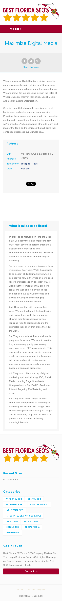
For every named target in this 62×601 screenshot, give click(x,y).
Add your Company (36, 589)
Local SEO (12, 521)
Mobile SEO (12, 527)
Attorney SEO (14, 499)
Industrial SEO (14, 510)
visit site (25, 168)
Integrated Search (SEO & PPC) (23, 516)
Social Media (32, 527)
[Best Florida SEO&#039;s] (31, 12)
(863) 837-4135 (29, 163)
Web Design (12, 533)
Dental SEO (34, 499)
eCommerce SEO (15, 505)
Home (20, 589)
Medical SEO (30, 521)
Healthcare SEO (39, 505)
